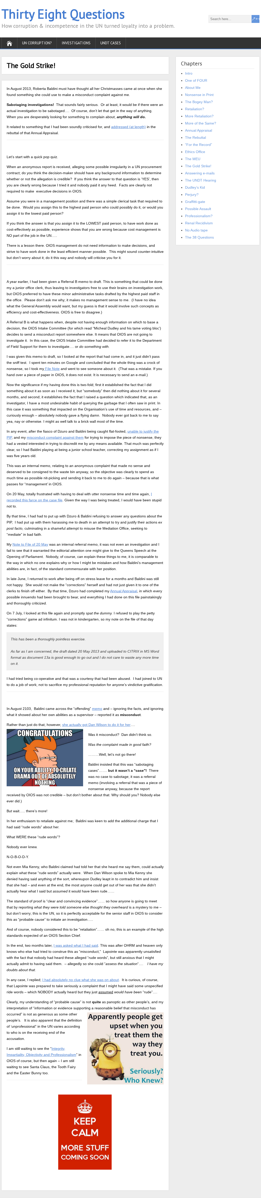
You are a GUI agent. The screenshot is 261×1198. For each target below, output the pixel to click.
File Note (52, 369)
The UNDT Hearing (200, 180)
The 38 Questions (199, 237)
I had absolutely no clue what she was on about (80, 980)
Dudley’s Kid (195, 187)
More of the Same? (200, 123)
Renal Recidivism (199, 223)
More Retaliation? (199, 116)
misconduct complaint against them (55, 437)
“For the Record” (198, 145)
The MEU (192, 159)
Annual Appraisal (123, 591)
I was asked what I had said (76, 945)
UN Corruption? (37, 42)
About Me (193, 88)
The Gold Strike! (198, 166)
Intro (188, 73)
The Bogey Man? (199, 102)
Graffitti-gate (195, 202)
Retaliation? (194, 109)
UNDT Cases (110, 42)
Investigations (76, 42)
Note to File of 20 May (30, 544)
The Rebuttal (195, 137)
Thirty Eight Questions (63, 14)
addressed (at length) (128, 127)
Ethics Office (195, 152)
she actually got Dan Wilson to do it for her (96, 725)
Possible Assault (198, 209)
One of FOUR (196, 80)
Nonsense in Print (199, 95)
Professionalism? (199, 216)
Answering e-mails (200, 173)
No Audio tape (196, 230)
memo (97, 709)
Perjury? (192, 194)
